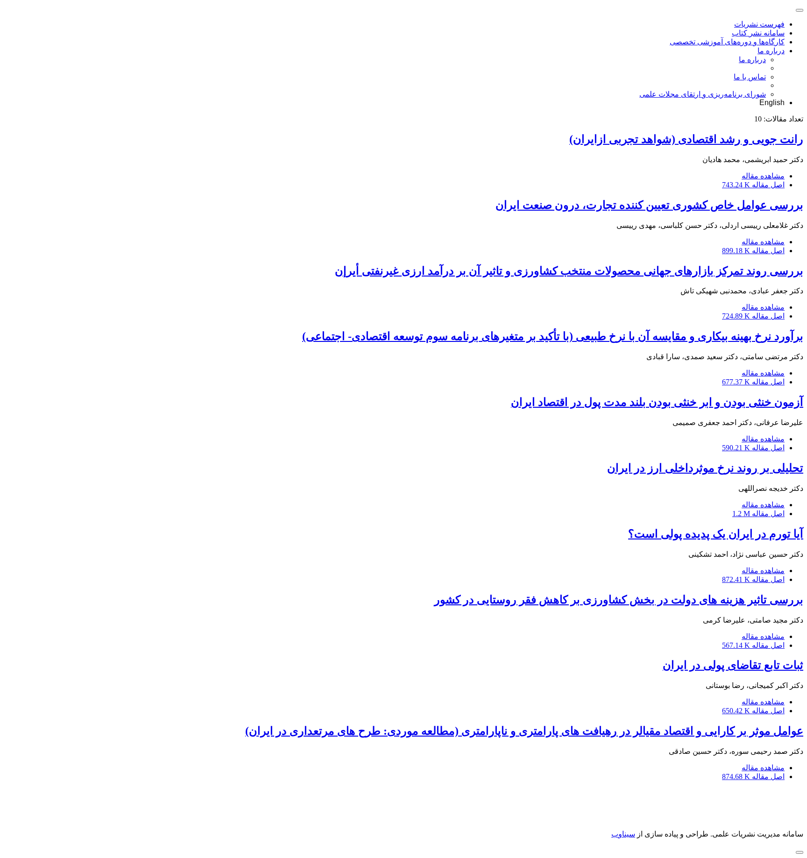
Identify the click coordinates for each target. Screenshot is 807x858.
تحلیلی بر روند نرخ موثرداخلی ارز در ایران (705, 468)
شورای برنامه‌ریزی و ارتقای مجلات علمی (702, 94)
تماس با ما (750, 77)
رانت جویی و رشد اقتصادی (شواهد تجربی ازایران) (686, 139)
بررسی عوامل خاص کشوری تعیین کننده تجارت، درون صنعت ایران (649, 205)
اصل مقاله (753, 185)
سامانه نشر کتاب (758, 33)
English (772, 102)
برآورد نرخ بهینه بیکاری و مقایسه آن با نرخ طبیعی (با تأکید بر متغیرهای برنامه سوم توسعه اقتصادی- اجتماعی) (552, 336)
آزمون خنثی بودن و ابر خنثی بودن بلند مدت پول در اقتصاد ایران (657, 402)
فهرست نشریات (759, 24)
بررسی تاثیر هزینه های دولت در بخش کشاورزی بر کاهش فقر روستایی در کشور (618, 600)
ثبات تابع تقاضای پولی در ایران (733, 665)
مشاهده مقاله (763, 176)
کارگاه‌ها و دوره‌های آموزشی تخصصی (727, 42)
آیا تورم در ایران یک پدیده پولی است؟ (715, 534)
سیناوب (623, 834)
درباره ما (771, 51)
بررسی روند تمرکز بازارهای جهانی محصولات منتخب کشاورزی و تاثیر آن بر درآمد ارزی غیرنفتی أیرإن (569, 271)
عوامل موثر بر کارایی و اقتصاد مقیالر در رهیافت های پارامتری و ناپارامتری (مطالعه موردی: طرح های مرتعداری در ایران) (524, 731)
